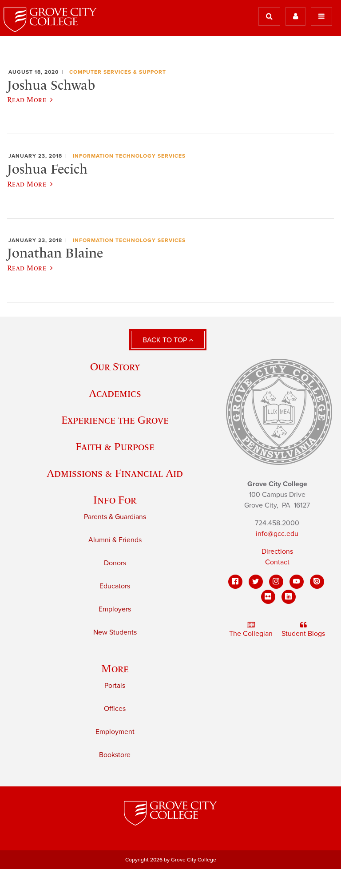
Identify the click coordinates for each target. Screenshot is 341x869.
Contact (277, 562)
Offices (115, 708)
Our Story (115, 367)
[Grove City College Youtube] (296, 582)
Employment (115, 731)
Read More (26, 99)
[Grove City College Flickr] (268, 597)
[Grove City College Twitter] (256, 582)
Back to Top (166, 340)
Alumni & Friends (115, 540)
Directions (277, 551)
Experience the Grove (115, 420)
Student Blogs (303, 633)
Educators (114, 586)
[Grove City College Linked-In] (289, 597)
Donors (115, 563)
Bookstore (115, 754)
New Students (115, 632)
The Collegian (251, 633)
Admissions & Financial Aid (115, 473)
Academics (115, 393)
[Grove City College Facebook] (235, 582)
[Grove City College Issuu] (317, 582)
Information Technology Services (129, 156)
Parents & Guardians (115, 516)
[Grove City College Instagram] (276, 582)
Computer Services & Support (117, 72)
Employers (115, 609)
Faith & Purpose (115, 446)
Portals (114, 685)
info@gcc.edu (277, 533)
